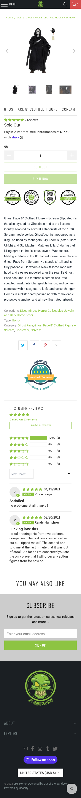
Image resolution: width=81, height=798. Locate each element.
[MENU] (2, 4)
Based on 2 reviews (23, 419)
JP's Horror (20, 783)
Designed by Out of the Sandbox (47, 783)
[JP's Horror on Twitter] (55, 749)
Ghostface (23, 330)
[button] (14, 120)
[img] (32, 489)
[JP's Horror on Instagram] (40, 749)
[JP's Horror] (40, 4)
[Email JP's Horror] (25, 749)
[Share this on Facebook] (34, 345)
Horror (16, 320)
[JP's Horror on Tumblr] (47, 749)
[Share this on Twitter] (23, 345)
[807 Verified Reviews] (41, 392)
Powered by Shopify (16, 788)
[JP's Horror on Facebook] (33, 749)
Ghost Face (25, 325)
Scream (36, 330)
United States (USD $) (38, 773)
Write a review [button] (40, 425)
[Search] (65, 4)
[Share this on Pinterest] (45, 345)
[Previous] (7, 51)
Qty (6, 146)
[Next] (73, 51)
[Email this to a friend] (56, 345)
